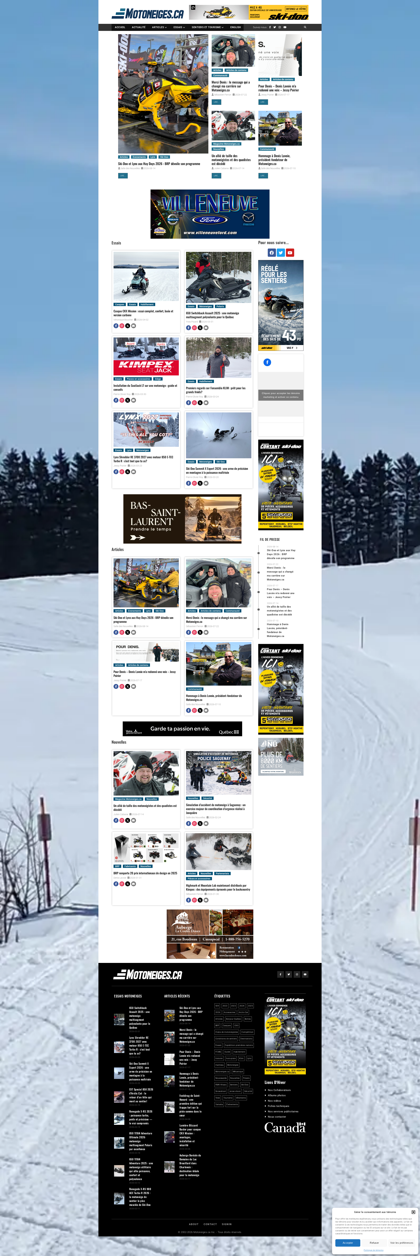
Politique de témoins (373, 1250)
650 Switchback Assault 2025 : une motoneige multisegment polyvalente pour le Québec (212, 315)
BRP (117, 866)
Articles (158, 27)
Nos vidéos (274, 1100)
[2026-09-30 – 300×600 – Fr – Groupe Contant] (281, 485)
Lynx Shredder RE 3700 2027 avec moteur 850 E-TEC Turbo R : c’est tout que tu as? (143, 459)
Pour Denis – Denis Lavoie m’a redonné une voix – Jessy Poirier (278, 88)
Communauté (220, 75)
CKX (236, 1025)
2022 (225, 1006)
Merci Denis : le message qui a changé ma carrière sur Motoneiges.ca (231, 86)
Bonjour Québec (233, 1019)
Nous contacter (277, 1116)
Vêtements (241, 1098)
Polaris (220, 306)
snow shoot (235, 1091)
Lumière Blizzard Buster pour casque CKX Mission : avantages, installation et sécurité (190, 1135)
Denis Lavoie (120, 877)
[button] (413, 1212)
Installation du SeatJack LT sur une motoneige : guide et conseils (145, 387)
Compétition (247, 1032)
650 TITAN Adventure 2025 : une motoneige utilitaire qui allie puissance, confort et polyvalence (141, 1169)
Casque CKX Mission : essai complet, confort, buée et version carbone (143, 313)
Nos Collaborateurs (279, 1090)
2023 (233, 1006)
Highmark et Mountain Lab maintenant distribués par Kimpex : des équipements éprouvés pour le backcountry (218, 887)
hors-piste (231, 1058)
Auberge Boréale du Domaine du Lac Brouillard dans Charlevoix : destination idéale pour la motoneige (190, 1165)
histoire (219, 1058)
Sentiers (234, 1085)
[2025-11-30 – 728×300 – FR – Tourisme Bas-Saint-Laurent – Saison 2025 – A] (182, 519)
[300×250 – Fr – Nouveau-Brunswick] (281, 757)
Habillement (147, 304)
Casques (119, 304)
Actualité (139, 27)
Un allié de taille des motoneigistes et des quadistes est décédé (231, 160)
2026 (217, 1012)
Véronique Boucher (123, 319)
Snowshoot (220, 1091)
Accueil (120, 27)
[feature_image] (163, 94)
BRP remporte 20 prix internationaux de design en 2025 (145, 873)
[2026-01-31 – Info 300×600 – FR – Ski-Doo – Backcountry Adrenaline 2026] (281, 305)
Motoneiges (205, 306)
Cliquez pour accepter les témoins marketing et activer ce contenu (281, 395)
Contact (210, 1224)
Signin (227, 1224)
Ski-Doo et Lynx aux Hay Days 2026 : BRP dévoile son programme (159, 164)
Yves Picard (192, 321)
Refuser (374, 1242)
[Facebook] (116, 325)
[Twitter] (127, 325)
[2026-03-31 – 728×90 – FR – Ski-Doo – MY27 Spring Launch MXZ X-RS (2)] (248, 12)
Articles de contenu (236, 70)
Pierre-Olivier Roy (122, 394)
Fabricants (130, 866)
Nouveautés (221, 1078)
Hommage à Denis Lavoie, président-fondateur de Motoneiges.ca (274, 160)
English (235, 27)
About (194, 1224)
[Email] (133, 325)
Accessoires (229, 1012)
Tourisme (227, 1098)
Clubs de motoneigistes (226, 1032)
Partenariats (222, 873)
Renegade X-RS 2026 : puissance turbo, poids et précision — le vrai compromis (140, 1117)
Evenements (139, 157)
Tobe (217, 1098)
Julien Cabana (221, 168)
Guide (227, 1052)
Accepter (348, 1242)
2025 (250, 1006)
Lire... (123, 176)
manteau (219, 1065)
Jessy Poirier (267, 94)
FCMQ (218, 1052)
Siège (158, 379)
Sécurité (207, 798)
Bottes (248, 1019)
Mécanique (238, 1071)
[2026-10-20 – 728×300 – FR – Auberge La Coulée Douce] (210, 934)
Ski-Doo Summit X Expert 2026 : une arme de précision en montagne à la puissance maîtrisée (217, 470)
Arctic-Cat (243, 1012)
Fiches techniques (278, 1106)
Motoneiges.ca (222, 1071)
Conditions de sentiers (226, 1039)
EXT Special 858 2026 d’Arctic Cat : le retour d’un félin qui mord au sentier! (141, 1095)
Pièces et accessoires (199, 878)
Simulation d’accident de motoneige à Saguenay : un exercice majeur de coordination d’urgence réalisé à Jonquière (216, 809)
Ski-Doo (164, 157)
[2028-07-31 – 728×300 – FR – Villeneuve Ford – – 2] (210, 214)
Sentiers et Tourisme (206, 27)
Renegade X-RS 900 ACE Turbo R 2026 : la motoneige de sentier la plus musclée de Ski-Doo (140, 1197)
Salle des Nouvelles (130, 168)
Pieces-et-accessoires (138, 379)
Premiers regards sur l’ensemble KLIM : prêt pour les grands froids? (215, 390)
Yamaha (219, 1104)
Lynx (152, 157)
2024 (242, 1006)
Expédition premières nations (239, 1045)
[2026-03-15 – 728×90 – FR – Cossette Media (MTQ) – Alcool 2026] (182, 728)
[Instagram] (121, 325)
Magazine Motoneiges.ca (226, 144)
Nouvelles (218, 149)
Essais (178, 27)
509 (217, 1006)
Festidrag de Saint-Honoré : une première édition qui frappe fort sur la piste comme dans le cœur (190, 1105)
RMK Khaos (221, 1085)
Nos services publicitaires (283, 1111)
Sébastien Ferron (222, 94)
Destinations (246, 1039)
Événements (232, 1104)
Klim (241, 1058)
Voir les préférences (401, 1242)
